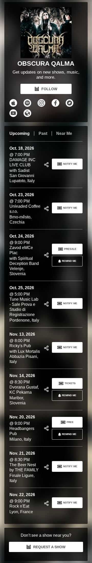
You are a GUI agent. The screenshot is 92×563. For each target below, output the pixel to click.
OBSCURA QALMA (45, 63)
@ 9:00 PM (24, 255)
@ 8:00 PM (24, 348)
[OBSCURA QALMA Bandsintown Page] (46, 32)
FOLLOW (49, 89)
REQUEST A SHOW (49, 547)
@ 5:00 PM (24, 304)
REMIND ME (69, 261)
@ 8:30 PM (24, 389)
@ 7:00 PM (22, 164)
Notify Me (70, 163)
